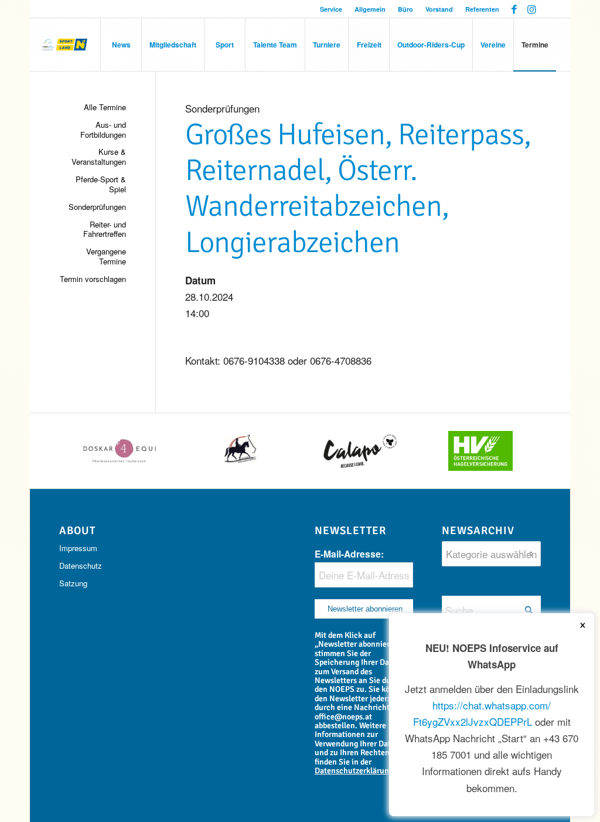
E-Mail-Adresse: (349, 554)
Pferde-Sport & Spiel (100, 184)
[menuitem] (331, 9)
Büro (405, 9)
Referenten (482, 9)
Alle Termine (104, 107)
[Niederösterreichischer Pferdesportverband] (65, 44)
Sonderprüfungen (97, 206)
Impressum (78, 547)
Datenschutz (80, 565)
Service (331, 9)
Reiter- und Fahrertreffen (104, 229)
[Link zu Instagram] (532, 9)
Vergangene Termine (105, 256)
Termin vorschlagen (92, 278)
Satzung (73, 583)
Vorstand (439, 9)
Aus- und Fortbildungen (102, 129)
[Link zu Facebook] (514, 9)
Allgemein (370, 9)
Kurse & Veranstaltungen (98, 156)
